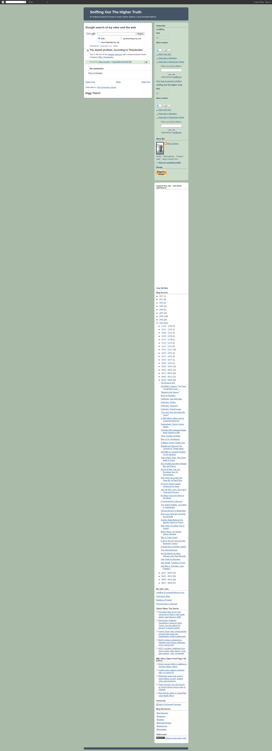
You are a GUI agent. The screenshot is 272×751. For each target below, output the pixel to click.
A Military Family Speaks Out (173, 443)
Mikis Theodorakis (105, 57)
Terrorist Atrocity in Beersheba (173, 511)
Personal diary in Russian (166, 604)
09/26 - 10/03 (167, 367)
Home (118, 82)
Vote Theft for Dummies (170, 559)
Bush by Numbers (168, 396)
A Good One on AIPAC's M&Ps (173, 547)
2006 (161, 316)
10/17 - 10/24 (167, 357)
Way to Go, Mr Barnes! (170, 439)
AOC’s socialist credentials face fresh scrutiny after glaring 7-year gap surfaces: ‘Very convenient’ (172, 651)
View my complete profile (169, 163)
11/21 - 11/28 (167, 340)
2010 (161, 303)
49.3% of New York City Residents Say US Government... (170, 472)
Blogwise (160, 720)
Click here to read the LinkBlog (168, 81)
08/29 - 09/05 (167, 380)
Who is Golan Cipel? (169, 538)
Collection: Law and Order (171, 399)
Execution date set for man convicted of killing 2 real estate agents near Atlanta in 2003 (172, 614)
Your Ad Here (162, 288)
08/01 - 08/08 (167, 583)
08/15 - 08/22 (167, 576)
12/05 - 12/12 (167, 333)
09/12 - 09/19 (167, 373)
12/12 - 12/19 (167, 330)
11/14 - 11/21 (167, 343)
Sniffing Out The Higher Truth (116, 12)
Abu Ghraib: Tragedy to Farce (173, 563)
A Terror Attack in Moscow (171, 501)
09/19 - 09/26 (167, 370)
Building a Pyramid (164, 600)
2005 (161, 320)
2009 (161, 306)
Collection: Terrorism (169, 406)
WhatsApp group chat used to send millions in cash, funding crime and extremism (171, 678)
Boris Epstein (172, 144)
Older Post (146, 82)
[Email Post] (145, 62)
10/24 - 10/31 (167, 353)
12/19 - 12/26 (167, 326)
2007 (161, 313)
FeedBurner (177, 77)
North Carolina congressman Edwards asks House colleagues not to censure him (172, 642)
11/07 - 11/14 (167, 346)
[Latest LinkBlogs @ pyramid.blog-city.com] (166, 58)
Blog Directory (162, 713)
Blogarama (161, 716)
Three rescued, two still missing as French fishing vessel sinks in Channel (172, 687)
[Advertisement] (164, 232)
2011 (161, 300)
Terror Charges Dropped (170, 436)
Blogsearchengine (164, 723)
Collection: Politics (168, 402)
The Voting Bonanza (169, 550)
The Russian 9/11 (168, 383)
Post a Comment (95, 73)
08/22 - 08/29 (167, 573)
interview (115, 55)
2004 (161, 323)
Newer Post (90, 82)
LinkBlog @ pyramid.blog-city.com (170, 593)
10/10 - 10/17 (167, 360)
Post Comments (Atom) (106, 87)
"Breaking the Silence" (170, 392)
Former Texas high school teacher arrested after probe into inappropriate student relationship (172, 634)
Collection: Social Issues (171, 409)
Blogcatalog (161, 729)
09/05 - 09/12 (167, 377)
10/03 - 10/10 (167, 363)
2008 (161, 310)
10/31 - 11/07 (167, 350)
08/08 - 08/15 (167, 580)
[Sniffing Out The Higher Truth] (166, 114)
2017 (161, 296)
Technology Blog (163, 596)
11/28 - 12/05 (167, 336)
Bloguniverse (162, 726)
